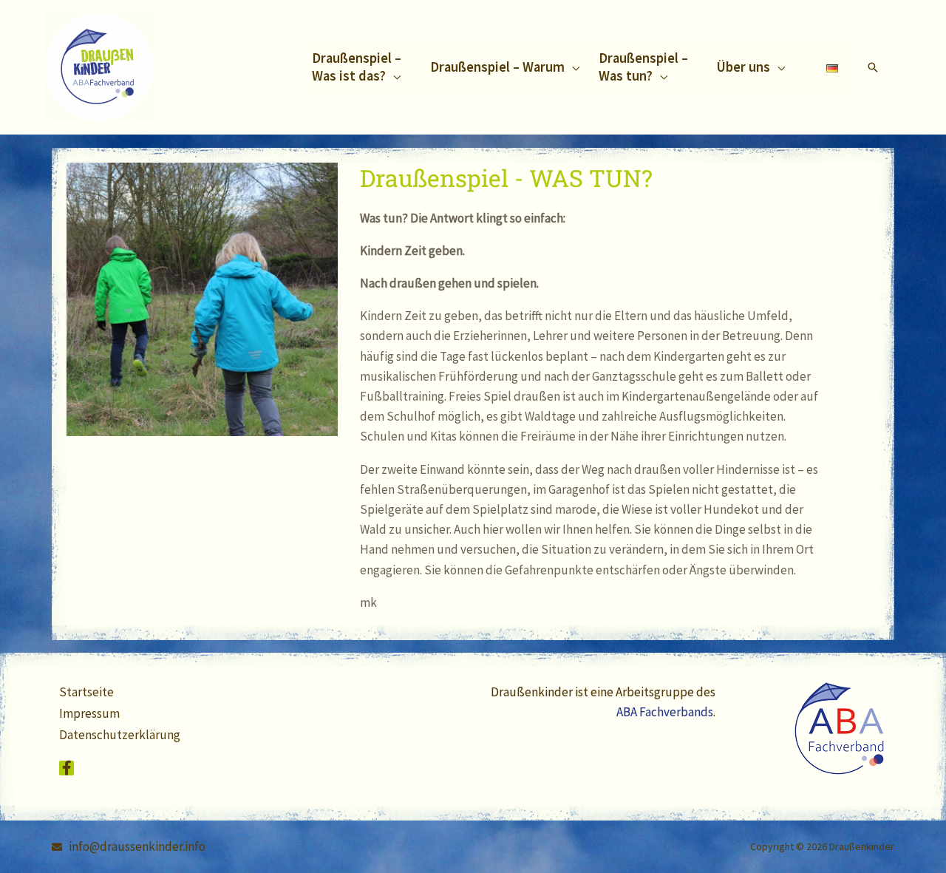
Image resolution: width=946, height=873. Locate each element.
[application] (393, 75)
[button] (361, 68)
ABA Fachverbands (664, 712)
